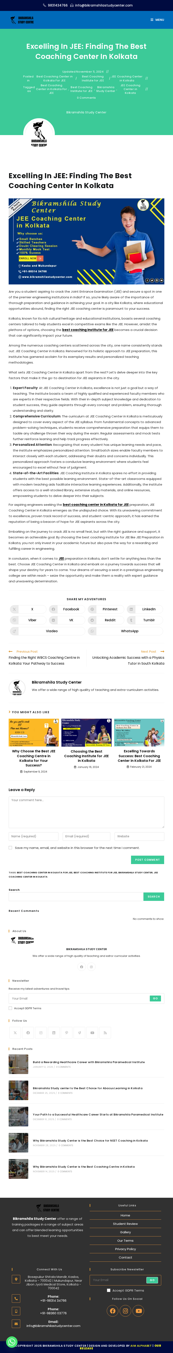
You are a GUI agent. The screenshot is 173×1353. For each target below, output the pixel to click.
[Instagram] (91, 967)
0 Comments (86, 98)
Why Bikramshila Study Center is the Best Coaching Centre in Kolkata (84, 1167)
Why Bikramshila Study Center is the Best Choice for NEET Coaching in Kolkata (90, 1141)
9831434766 (58, 5)
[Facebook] (81, 967)
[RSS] (105, 1032)
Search (14, 890)
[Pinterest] (66, 1032)
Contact (125, 1257)
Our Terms (125, 1240)
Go (155, 998)
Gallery (125, 1232)
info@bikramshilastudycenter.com (104, 5)
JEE (61, 558)
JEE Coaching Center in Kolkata (126, 78)
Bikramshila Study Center (105, 89)
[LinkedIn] (53, 1032)
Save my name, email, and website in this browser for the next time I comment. (77, 848)
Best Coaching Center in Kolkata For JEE (54, 78)
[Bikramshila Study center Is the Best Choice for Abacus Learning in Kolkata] (18, 1090)
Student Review (125, 1224)
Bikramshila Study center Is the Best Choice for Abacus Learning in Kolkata (87, 1088)
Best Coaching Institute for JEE (93, 78)
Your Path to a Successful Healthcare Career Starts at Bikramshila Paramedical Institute (98, 1115)
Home (125, 1215)
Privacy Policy (125, 1249)
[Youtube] (92, 1032)
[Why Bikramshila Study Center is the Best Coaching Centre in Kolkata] (18, 1169)
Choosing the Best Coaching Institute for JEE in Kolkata (86, 756)
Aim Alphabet (141, 1346)
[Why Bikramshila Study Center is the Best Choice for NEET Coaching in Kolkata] (18, 1143)
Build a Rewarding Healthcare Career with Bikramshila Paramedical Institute (89, 1062)
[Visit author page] (17, 688)
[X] (15, 1032)
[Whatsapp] (12, 1342)
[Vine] (79, 1032)
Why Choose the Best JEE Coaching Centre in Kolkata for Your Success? (33, 758)
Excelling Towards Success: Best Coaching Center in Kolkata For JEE (139, 756)
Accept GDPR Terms (27, 1008)
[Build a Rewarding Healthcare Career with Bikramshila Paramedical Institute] (18, 1064)
